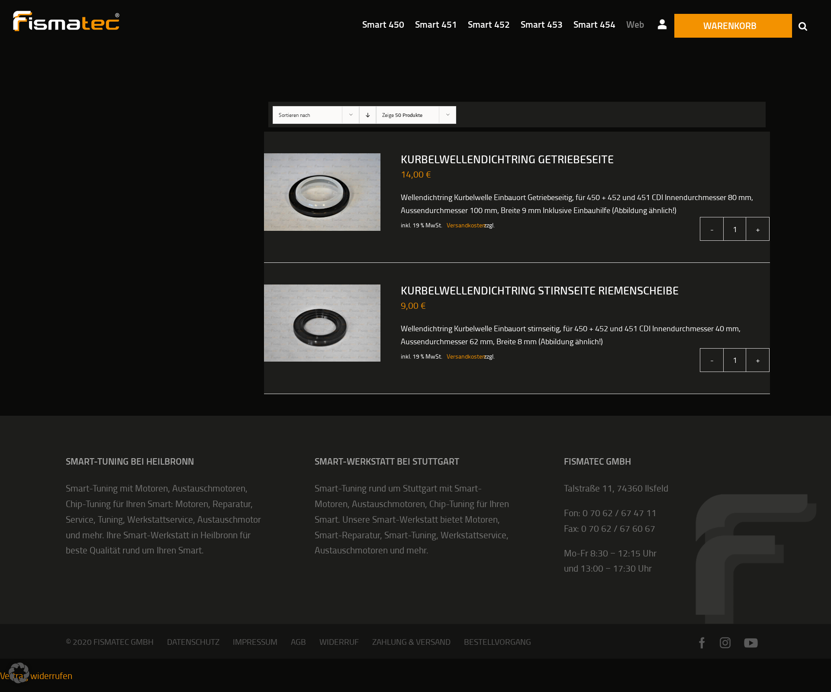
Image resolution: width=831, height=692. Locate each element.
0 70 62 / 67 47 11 (620, 512)
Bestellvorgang (497, 641)
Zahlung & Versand (411, 641)
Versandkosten (461, 225)
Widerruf (339, 641)
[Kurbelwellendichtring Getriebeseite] (322, 191)
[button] (803, 26)
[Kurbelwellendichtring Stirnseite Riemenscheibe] (322, 323)
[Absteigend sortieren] (367, 115)
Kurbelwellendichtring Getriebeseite (507, 159)
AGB (298, 641)
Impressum (255, 641)
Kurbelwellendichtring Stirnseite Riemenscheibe (540, 291)
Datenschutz (193, 641)
